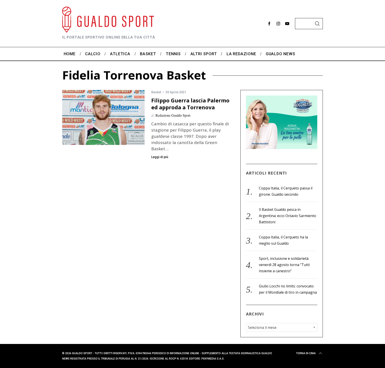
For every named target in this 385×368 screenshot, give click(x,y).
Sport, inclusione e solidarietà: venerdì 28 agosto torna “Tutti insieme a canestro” (284, 264)
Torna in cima (306, 353)
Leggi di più (159, 157)
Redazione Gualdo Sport (173, 115)
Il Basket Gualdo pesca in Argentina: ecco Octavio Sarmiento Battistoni (287, 215)
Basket (156, 92)
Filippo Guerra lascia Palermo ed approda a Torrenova (190, 104)
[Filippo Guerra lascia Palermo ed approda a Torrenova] (103, 117)
